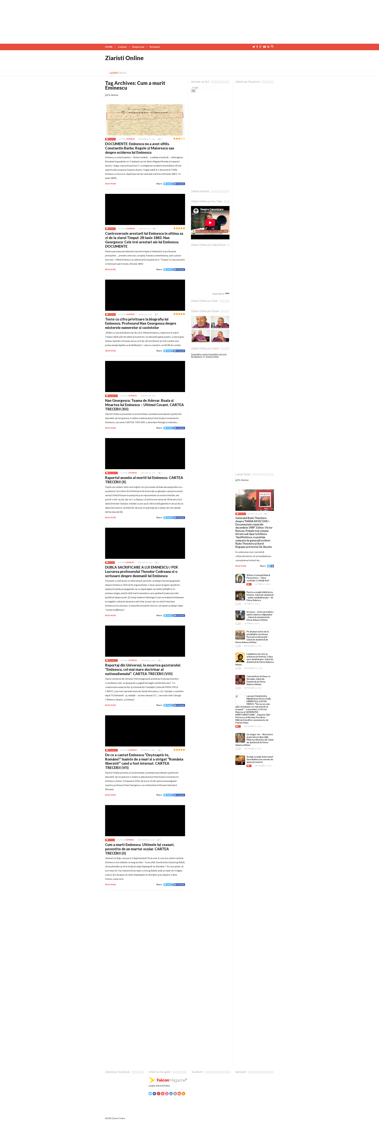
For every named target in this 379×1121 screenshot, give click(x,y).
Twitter (169, 184)
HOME (109, 46)
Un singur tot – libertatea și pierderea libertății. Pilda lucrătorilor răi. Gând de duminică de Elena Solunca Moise (254, 739)
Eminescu (112, 750)
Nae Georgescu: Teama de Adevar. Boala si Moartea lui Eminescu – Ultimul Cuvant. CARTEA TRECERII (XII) (144, 404)
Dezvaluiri (112, 396)
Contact (122, 46)
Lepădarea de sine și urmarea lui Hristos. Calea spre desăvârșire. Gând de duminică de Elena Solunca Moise (254, 659)
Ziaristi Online (124, 57)
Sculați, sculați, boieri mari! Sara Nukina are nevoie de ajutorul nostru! (260, 759)
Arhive (111, 562)
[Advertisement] (189, 20)
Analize (111, 139)
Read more (110, 184)
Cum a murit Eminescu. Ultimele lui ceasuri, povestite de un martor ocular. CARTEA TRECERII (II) (139, 848)
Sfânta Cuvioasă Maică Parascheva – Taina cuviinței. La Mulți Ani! (258, 578)
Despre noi (138, 46)
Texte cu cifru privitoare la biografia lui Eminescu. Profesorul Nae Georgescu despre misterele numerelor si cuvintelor (140, 323)
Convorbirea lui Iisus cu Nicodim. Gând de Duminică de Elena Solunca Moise (258, 680)
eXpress (130, 139)
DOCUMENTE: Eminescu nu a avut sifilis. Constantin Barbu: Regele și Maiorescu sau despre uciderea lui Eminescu (139, 148)
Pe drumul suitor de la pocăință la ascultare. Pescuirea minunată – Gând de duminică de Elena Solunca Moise (252, 637)
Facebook (180, 184)
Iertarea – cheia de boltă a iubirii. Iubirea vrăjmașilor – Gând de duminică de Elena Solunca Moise (259, 615)
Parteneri (155, 46)
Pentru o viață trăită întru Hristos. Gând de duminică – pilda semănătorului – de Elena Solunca (259, 596)
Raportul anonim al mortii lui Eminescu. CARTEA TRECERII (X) (144, 479)
